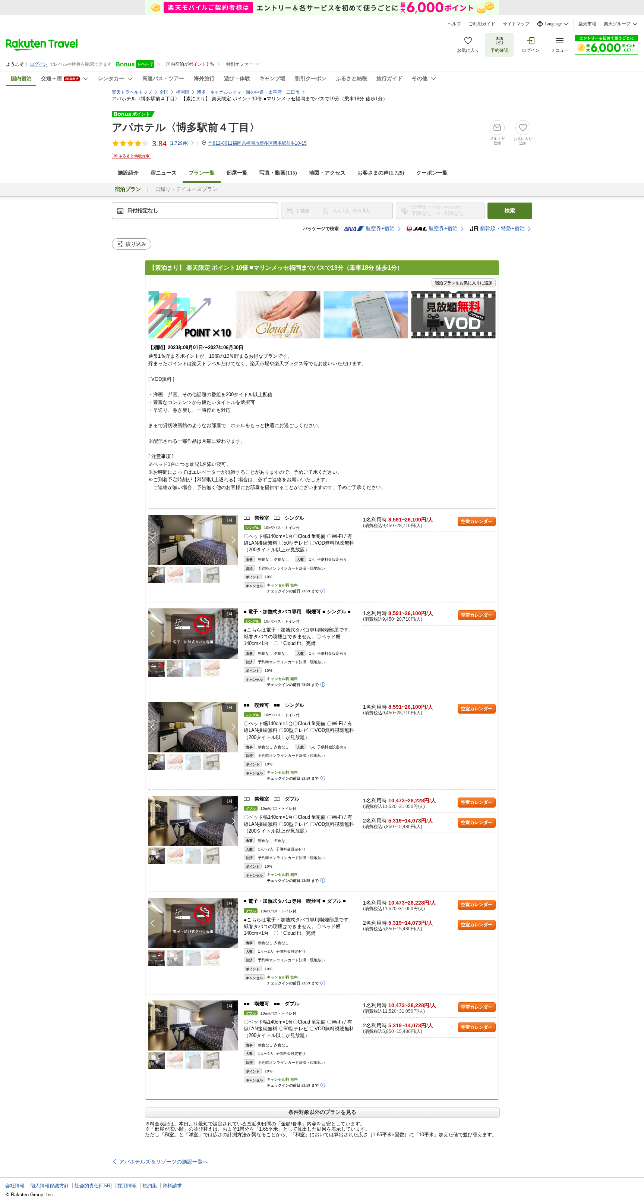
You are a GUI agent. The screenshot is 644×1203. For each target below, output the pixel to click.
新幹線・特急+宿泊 (502, 228)
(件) (179, 143)
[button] (233, 539)
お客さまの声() (380, 173)
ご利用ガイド (481, 23)
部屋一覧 (237, 173)
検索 (510, 210)
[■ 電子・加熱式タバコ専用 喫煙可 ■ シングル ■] (193, 633)
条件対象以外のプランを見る (322, 1112)
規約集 (149, 1185)
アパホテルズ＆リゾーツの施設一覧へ (163, 1162)
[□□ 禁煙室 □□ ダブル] (193, 821)
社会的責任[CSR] (93, 1185)
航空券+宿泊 (380, 228)
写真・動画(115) (278, 173)
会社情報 (15, 1185)
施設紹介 (128, 173)
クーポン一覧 (432, 173)
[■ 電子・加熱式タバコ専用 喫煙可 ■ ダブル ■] (193, 923)
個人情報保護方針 (49, 1185)
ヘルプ (454, 23)
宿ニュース (164, 173)
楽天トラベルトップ (132, 92)
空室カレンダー (476, 521)
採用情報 (127, 1185)
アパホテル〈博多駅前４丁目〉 (186, 127)
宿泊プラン (128, 189)
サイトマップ (516, 23)
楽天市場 (587, 23)
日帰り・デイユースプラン (186, 189)
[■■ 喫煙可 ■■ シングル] (193, 727)
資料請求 (172, 1185)
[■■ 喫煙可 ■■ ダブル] (193, 1025)
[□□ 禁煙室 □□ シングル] (193, 540)
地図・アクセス (327, 173)
